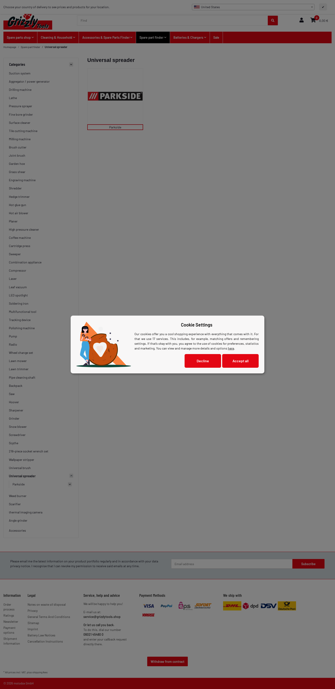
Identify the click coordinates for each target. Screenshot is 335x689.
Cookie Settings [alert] (196, 324)
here (231, 348)
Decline (203, 361)
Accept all (240, 361)
